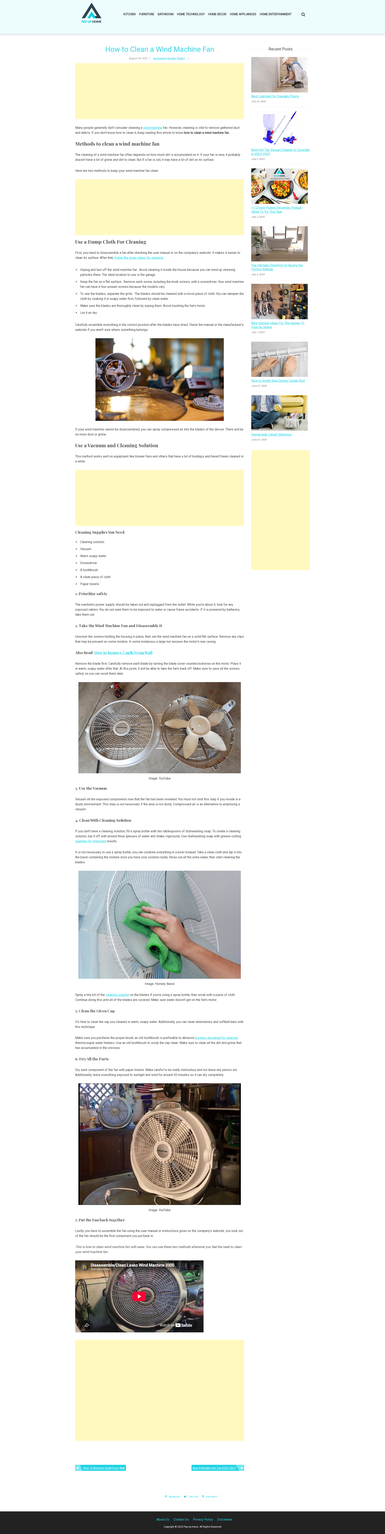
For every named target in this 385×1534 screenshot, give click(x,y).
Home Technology (191, 14)
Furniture (146, 14)
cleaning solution (117, 995)
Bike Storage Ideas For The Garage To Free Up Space (277, 325)
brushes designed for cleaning (216, 1038)
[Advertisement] (159, 91)
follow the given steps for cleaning (138, 258)
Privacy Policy (203, 1519)
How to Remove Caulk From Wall (123, 652)
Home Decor (217, 14)
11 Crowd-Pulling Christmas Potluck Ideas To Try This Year (276, 210)
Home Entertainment (276, 14)
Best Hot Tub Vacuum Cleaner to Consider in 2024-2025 (280, 152)
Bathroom (165, 14)
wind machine (152, 128)
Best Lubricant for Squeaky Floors (275, 96)
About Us (162, 1519)
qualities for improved (90, 841)
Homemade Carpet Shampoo (271, 434)
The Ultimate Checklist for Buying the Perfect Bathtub (277, 267)
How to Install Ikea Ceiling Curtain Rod (278, 381)
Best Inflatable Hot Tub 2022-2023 (214, 1468)
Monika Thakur (176, 58)
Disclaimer (224, 1519)
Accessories (159, 58)
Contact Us (181, 1519)
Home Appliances (243, 14)
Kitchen (130, 14)
